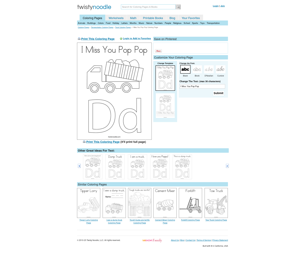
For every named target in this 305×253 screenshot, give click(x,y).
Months (133, 22)
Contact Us (190, 240)
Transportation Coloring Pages (102, 27)
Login (216, 5)
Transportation (213, 22)
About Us (175, 240)
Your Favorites (191, 18)
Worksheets (116, 18)
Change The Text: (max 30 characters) (200, 81)
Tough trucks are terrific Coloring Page (140, 221)
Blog (172, 18)
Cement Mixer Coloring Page (165, 221)
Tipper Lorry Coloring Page (88, 221)
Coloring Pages (92, 18)
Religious (177, 22)
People (168, 22)
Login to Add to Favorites (137, 38)
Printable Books (153, 18)
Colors (101, 22)
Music (141, 22)
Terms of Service (204, 240)
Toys (202, 22)
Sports (195, 22)
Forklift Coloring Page (190, 220)
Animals (81, 22)
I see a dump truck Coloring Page (114, 221)
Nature (149, 22)
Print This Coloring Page (98, 39)
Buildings (91, 22)
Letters (124, 22)
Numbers (158, 22)
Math (133, 18)
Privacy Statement (220, 240)
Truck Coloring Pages (123, 27)
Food (108, 22)
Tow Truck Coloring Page (216, 220)
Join (222, 5)
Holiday (115, 22)
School (187, 22)
